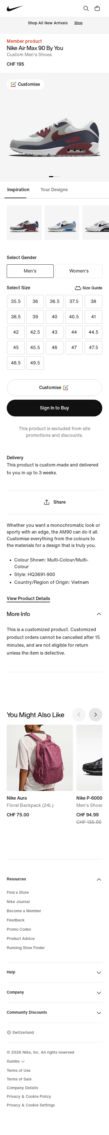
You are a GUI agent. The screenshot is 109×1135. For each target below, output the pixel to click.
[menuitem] (16, 1061)
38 (93, 301)
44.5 (93, 332)
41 (93, 316)
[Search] (86, 8)
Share (59, 502)
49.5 (35, 363)
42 (16, 332)
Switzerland (23, 1032)
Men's (30, 271)
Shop (78, 23)
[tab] (20, 190)
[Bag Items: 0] (97, 8)
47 (74, 347)
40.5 (74, 316)
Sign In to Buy (54, 408)
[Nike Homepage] (15, 8)
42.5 (35, 332)
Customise (29, 84)
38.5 (16, 316)
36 (35, 301)
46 (54, 347)
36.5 (55, 301)
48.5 (16, 363)
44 (74, 332)
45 (16, 347)
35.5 (16, 301)
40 (54, 316)
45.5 (35, 347)
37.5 (74, 301)
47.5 (93, 347)
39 (35, 316)
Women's (79, 271)
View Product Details (28, 598)
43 (54, 332)
